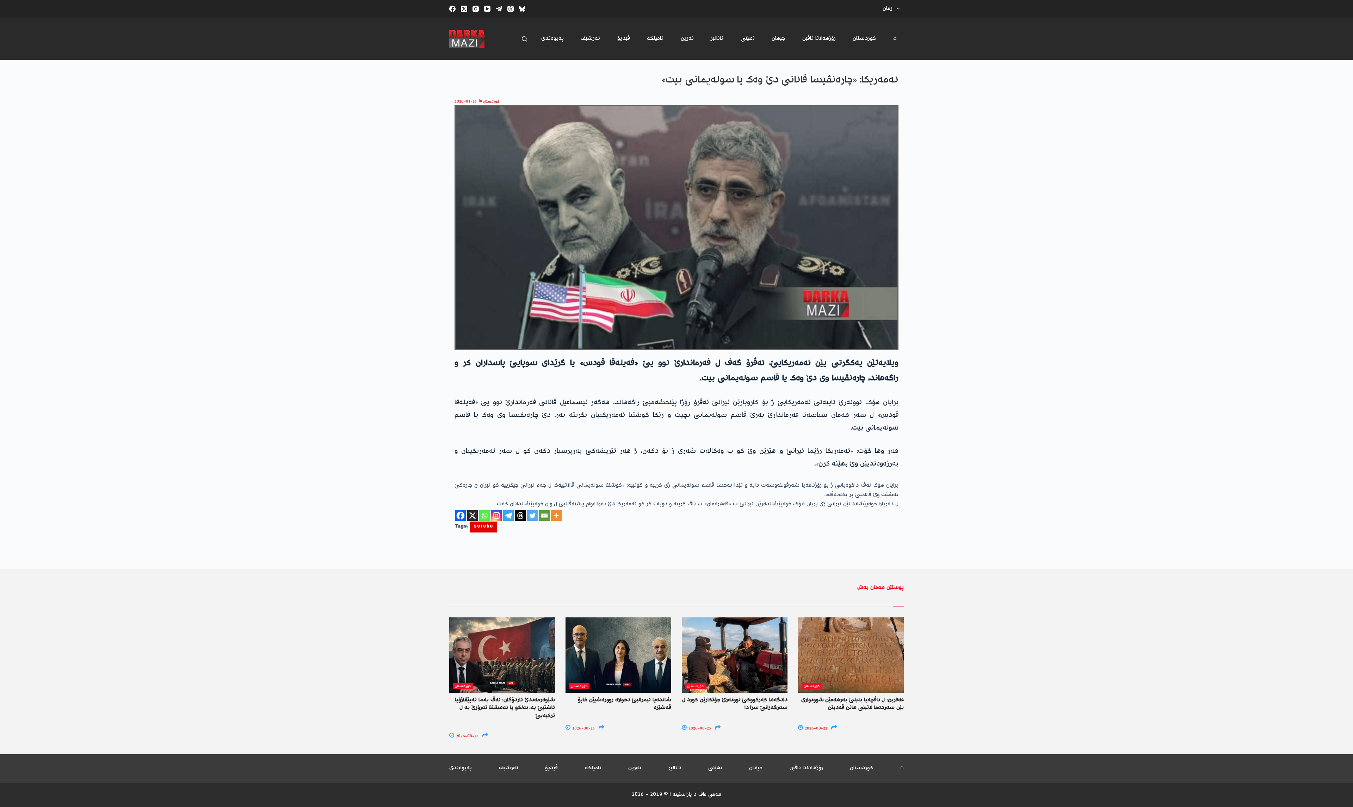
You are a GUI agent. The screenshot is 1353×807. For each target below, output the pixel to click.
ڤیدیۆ (623, 39)
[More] (556, 515)
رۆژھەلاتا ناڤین (819, 39)
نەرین (687, 39)
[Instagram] (475, 9)
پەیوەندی (552, 39)
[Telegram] (499, 9)
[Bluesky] (522, 9)
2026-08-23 (466, 736)
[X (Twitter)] (464, 9)
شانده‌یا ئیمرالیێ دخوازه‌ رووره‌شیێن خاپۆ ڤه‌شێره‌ (624, 704)
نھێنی (748, 39)
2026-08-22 (815, 729)
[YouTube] (487, 9)
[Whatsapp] (484, 515)
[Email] (544, 515)
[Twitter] (532, 515)
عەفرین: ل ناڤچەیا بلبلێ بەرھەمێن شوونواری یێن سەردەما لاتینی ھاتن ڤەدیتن (852, 704)
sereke (483, 527)
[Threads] (510, 9)
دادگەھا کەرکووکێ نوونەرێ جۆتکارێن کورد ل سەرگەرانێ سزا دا (734, 704)
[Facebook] (452, 9)
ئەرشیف (590, 39)
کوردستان (864, 39)
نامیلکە (655, 39)
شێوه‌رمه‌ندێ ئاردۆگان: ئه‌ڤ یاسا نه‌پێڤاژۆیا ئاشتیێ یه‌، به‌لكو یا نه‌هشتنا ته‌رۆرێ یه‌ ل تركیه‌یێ (505, 708)
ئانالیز (717, 39)
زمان (887, 9)
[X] (472, 515)
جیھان (778, 39)
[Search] (524, 39)
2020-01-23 (466, 102)
